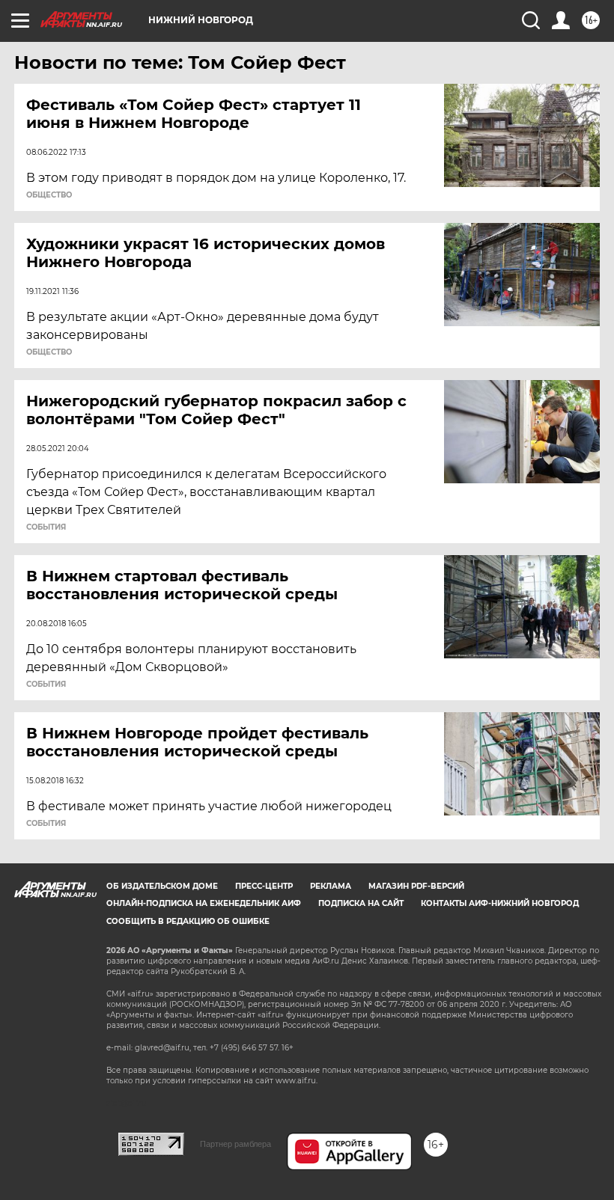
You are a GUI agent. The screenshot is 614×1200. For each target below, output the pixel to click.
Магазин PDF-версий (416, 886)
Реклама (330, 886)
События (46, 527)
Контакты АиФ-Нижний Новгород (500, 903)
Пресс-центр (264, 886)
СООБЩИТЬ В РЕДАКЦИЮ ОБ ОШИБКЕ (188, 921)
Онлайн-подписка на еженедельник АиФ (203, 903)
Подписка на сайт (361, 903)
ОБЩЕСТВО (49, 195)
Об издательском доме (162, 886)
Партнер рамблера (235, 1143)
